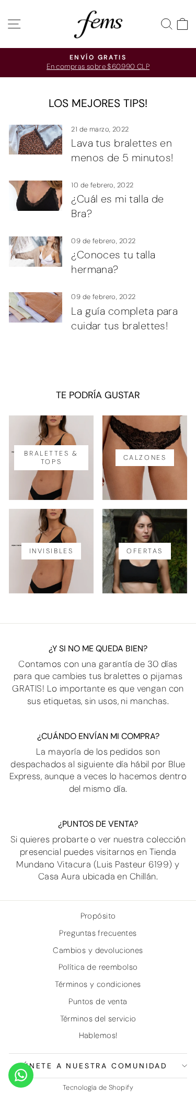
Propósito (98, 916)
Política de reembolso (98, 967)
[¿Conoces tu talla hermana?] (35, 251)
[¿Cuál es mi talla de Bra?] (35, 196)
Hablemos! (98, 1035)
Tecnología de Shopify (98, 1087)
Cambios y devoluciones (98, 950)
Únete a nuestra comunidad (95, 1065)
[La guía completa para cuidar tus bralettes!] (35, 307)
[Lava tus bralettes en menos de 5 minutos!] (35, 140)
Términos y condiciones (98, 984)
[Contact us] (20, 1075)
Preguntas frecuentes (98, 933)
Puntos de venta (97, 1001)
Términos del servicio (98, 1019)
